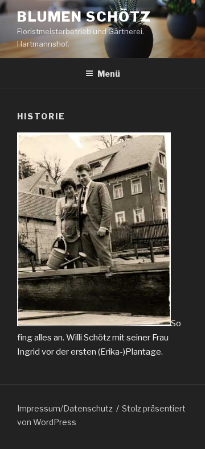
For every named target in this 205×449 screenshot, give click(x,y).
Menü (108, 73)
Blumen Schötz (84, 17)
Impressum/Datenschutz (65, 408)
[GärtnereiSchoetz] (94, 323)
